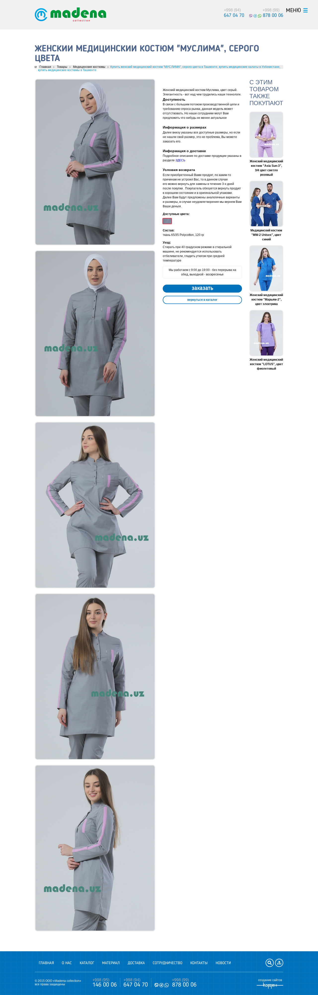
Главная (45, 67)
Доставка (136, 963)
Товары (62, 67)
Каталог (87, 963)
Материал (111, 963)
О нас (67, 963)
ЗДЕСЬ (180, 160)
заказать (202, 288)
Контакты (199, 963)
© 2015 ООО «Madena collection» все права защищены (58, 982)
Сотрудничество (167, 963)
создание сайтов (270, 980)
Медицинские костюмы (89, 67)
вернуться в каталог (202, 300)
